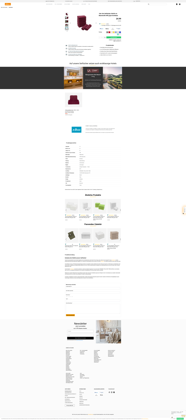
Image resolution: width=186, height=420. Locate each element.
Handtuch (102, 261)
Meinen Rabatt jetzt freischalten (80, 338)
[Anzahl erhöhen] (103, 37)
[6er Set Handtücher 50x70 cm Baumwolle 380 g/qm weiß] (100, 235)
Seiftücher (113, 260)
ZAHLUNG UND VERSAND (83, 399)
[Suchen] (149, 4)
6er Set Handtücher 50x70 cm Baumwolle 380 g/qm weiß (99, 246)
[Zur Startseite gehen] (8, 4)
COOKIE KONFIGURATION (68, 402)
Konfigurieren (173, 418)
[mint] (118, 34)
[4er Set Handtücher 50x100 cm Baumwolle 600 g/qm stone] (114, 235)
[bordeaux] (109, 32)
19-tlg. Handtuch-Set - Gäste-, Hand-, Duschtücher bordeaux (72, 111)
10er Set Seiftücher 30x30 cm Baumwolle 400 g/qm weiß (85, 217)
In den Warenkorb (114, 37)
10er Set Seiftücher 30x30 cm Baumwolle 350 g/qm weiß (71, 217)
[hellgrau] (118, 32)
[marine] (120, 32)
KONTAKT (66, 395)
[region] (81, 23)
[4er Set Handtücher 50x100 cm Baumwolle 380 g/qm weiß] (86, 235)
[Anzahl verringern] (100, 37)
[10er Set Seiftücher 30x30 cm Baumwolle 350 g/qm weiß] (72, 206)
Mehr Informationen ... (145, 418)
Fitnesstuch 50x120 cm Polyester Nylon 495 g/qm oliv (71, 246)
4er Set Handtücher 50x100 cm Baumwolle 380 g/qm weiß (85, 246)
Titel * (67, 298)
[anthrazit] (107, 32)
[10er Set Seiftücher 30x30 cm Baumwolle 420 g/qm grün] (100, 206)
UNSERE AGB (81, 401)
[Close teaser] (183, 213)
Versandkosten (90, 414)
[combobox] (158, 4)
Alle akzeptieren (180, 418)
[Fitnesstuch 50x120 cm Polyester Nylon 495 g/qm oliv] (72, 235)
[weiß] (120, 34)
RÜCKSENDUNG (67, 399)
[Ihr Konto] (176, 4)
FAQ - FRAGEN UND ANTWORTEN (70, 397)
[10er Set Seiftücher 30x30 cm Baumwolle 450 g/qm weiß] (114, 206)
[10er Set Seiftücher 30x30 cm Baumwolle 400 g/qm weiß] (86, 206)
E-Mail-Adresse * (69, 286)
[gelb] (114, 32)
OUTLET (80, 394)
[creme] (111, 32)
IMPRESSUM (81, 403)
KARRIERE (81, 396)
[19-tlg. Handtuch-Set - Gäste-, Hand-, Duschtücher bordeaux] (73, 100)
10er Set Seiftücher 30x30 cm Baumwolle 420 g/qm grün (99, 217)
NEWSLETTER (81, 392)
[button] (70, 23)
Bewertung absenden (70, 315)
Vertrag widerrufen (69, 405)
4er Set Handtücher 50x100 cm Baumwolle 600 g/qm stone (113, 246)
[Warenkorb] (179, 4)
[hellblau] (116, 32)
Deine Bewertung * (69, 303)
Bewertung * (68, 294)
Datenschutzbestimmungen (80, 340)
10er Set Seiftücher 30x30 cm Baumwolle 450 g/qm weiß (113, 217)
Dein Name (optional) (69, 290)
